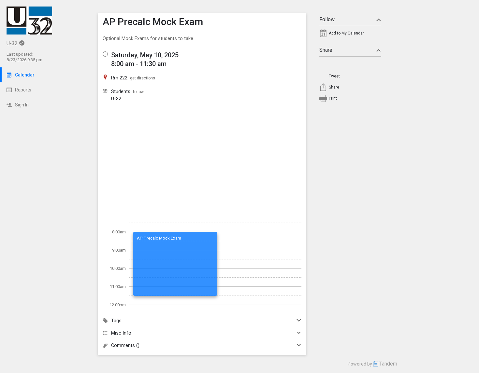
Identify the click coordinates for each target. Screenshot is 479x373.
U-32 (116, 99)
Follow (327, 19)
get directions (142, 78)
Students (120, 91)
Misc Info (121, 333)
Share (325, 50)
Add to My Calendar (346, 33)
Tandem (388, 364)
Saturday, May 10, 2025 (145, 55)
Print (333, 98)
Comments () (125, 345)
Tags (116, 321)
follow (138, 92)
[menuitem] (350, 34)
